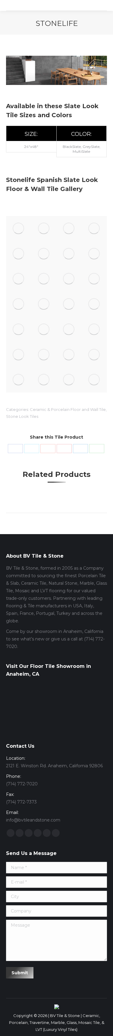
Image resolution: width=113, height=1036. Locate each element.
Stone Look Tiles (22, 416)
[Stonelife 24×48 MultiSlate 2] (94, 279)
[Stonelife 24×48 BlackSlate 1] (44, 254)
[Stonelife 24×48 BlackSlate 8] (44, 355)
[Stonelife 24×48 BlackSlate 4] (44, 380)
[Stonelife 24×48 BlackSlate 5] (18, 380)
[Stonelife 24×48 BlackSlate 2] (94, 380)
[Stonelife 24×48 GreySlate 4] (44, 329)
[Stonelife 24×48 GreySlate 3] (69, 329)
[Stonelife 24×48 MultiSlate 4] (44, 279)
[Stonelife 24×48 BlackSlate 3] (69, 380)
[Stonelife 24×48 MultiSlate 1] (18, 304)
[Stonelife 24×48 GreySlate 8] (44, 304)
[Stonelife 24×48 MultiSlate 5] (18, 279)
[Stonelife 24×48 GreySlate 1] (18, 355)
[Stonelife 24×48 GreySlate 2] (94, 329)
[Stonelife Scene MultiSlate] (44, 228)
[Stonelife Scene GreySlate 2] (69, 228)
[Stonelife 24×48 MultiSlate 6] (94, 254)
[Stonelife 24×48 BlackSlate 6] (94, 355)
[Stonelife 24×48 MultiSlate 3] (69, 279)
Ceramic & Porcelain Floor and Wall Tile (68, 409)
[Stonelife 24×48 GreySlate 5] (18, 329)
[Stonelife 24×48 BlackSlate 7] (69, 355)
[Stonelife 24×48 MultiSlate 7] (69, 254)
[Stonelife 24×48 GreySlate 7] (69, 304)
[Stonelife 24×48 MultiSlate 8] (18, 228)
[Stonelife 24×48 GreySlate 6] (94, 304)
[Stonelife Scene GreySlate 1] (94, 228)
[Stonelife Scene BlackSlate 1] (18, 254)
